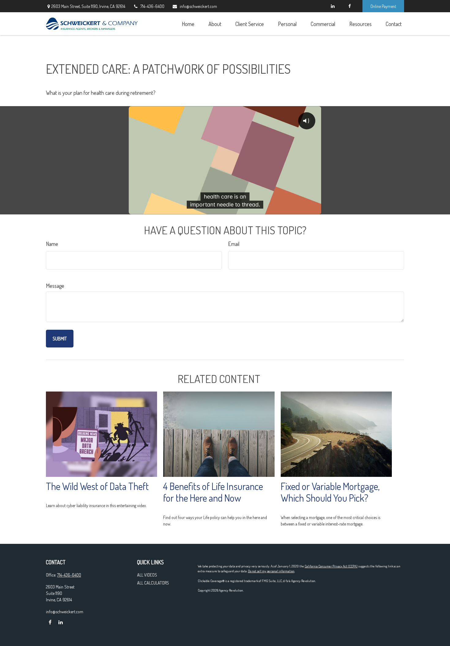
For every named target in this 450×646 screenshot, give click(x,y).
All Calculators (153, 582)
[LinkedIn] (332, 6)
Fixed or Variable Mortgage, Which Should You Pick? (330, 492)
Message (55, 285)
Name (52, 243)
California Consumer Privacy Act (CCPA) (331, 566)
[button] (188, 24)
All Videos (147, 574)
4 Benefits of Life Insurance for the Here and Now (213, 492)
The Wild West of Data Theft (97, 486)
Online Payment (383, 6)
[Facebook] (349, 6)
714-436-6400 (152, 6)
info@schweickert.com (198, 6)
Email (233, 243)
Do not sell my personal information (271, 571)
